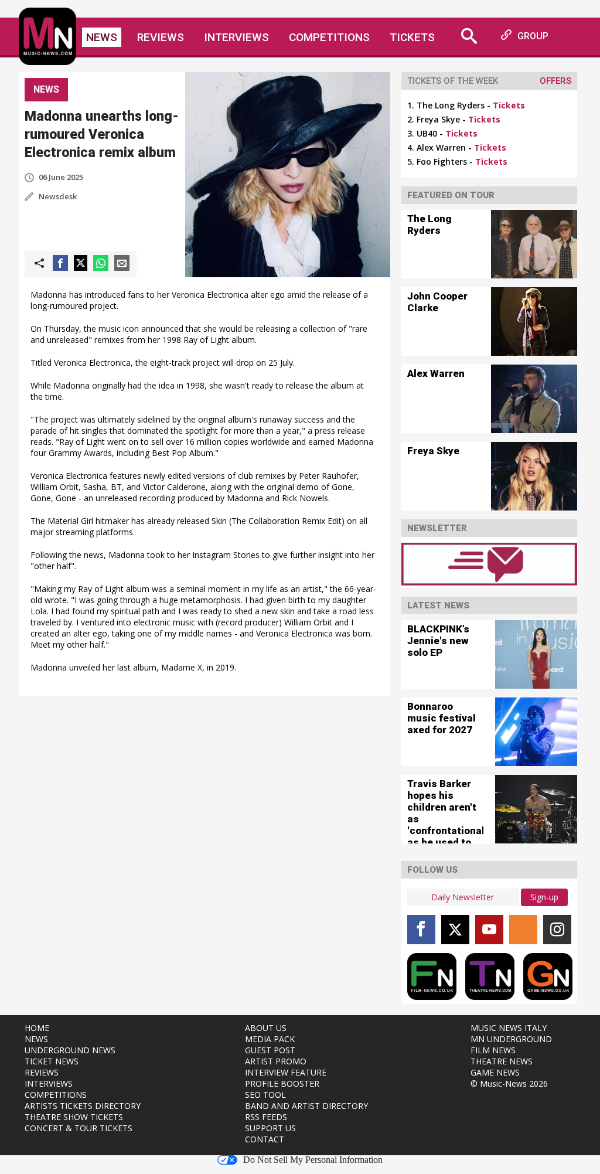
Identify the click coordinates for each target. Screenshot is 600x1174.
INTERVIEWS (49, 1083)
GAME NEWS (495, 1072)
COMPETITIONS (56, 1094)
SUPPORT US (270, 1128)
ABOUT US (266, 1027)
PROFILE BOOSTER (282, 1083)
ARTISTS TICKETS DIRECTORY (83, 1105)
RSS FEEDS (266, 1116)
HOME (37, 1027)
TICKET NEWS (52, 1061)
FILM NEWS (493, 1050)
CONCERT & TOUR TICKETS (78, 1128)
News (101, 37)
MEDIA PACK (270, 1038)
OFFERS (555, 81)
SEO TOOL (265, 1094)
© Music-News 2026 (509, 1083)
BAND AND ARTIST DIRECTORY (306, 1105)
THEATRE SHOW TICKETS (74, 1116)
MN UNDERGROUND (511, 1038)
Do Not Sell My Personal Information (313, 1160)
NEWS (36, 1038)
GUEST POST (270, 1050)
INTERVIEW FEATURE (285, 1072)
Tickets (412, 37)
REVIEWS (42, 1072)
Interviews (236, 37)
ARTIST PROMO (275, 1061)
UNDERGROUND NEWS (70, 1050)
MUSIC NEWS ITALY (509, 1027)
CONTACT (264, 1139)
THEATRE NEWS (502, 1061)
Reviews (160, 37)
